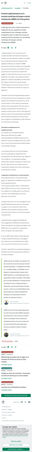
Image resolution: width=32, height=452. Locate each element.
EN (28, 3)
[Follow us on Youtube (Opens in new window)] (29, 402)
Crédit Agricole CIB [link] (6, 8)
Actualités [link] (18, 8)
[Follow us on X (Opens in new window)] (25, 402)
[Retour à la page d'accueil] (5, 3)
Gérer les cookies (16, 441)
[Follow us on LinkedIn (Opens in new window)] (22, 402)
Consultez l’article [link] (6, 364)
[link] (16, 444)
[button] (16, 444)
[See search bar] (24, 3)
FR (30, 3)
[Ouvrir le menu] (2, 3)
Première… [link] (26, 8)
